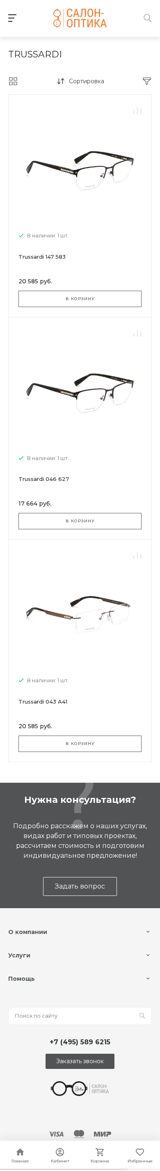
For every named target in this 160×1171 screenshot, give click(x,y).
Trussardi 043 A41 (42, 701)
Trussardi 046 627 (43, 479)
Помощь (21, 978)
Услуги (19, 955)
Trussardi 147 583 (42, 256)
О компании (27, 932)
